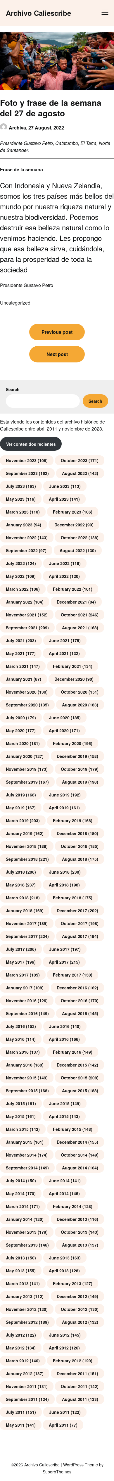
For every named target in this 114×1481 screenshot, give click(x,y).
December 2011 (72, 1373)
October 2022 (74, 537)
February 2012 (67, 1361)
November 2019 (21, 769)
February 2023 (67, 512)
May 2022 (15, 576)
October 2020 (74, 692)
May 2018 (15, 885)
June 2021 (59, 640)
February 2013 (67, 1283)
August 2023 (74, 473)
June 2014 (59, 1180)
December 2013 (72, 1219)
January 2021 (19, 679)
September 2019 (22, 782)
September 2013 (22, 1245)
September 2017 (22, 936)
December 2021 (72, 602)
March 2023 (17, 512)
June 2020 (59, 717)
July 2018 (15, 872)
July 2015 (15, 1103)
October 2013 (74, 1232)
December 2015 (72, 1065)
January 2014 (19, 1219)
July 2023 (15, 486)
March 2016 (17, 1052)
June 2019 (59, 795)
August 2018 (74, 859)
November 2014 (21, 1155)
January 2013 (19, 1296)
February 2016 (67, 1052)
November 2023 (21, 460)
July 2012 (15, 1335)
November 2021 (21, 615)
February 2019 (67, 820)
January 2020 (19, 756)
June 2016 (59, 1026)
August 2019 (74, 782)
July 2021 (15, 640)
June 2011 (59, 1412)
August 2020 (74, 705)
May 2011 (15, 1425)
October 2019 (74, 769)
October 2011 (74, 1386)
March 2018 (17, 898)
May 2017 (15, 962)
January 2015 (19, 1142)
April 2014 (59, 1193)
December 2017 (72, 910)
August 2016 (74, 1013)
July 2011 (15, 1412)
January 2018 (19, 910)
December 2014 (72, 1142)
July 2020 (15, 717)
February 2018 (67, 898)
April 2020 (59, 730)
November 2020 (21, 692)
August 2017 (74, 936)
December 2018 (72, 833)
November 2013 (21, 1232)
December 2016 (72, 988)
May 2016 (15, 1039)
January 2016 (19, 1065)
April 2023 (59, 499)
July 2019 (15, 795)
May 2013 (15, 1270)
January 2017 (19, 988)
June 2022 (59, 563)
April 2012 (59, 1348)
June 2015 (59, 1103)
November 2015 (21, 1078)
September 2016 (22, 1013)
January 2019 (19, 833)
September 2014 (22, 1168)
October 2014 (74, 1155)
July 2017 (15, 949)
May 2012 (15, 1348)
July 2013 (15, 1258)
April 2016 (59, 1039)
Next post (57, 354)
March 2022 (17, 589)
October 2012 (74, 1309)
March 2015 (17, 1129)
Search (13, 389)
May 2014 (15, 1193)
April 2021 (59, 653)
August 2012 (74, 1322)
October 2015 (74, 1078)
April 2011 (59, 1425)
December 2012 (72, 1296)
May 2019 (15, 808)
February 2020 (67, 743)
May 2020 (15, 730)
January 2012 (19, 1373)
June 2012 (59, 1335)
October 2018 (74, 846)
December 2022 (69, 525)
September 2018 (22, 859)
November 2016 (21, 1000)
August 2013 (74, 1245)
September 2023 (22, 473)
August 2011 (74, 1399)
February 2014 (67, 1206)
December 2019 (72, 756)
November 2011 (21, 1386)
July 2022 (15, 563)
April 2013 (59, 1270)
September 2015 (22, 1090)
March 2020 (17, 743)
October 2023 (74, 460)
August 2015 (74, 1090)
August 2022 (72, 550)
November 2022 (21, 537)
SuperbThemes (57, 1472)
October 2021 (74, 615)
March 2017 (17, 975)
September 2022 (22, 550)
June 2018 (59, 872)
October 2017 (74, 923)
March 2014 (17, 1206)
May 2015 (15, 1116)
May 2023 (15, 499)
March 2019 (17, 820)
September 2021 (22, 627)
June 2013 (59, 1258)
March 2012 (17, 1361)
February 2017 (67, 975)
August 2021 (74, 627)
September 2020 (22, 705)
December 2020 (69, 679)
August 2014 (74, 1168)
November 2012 (21, 1309)
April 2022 (59, 576)
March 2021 (17, 666)
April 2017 (59, 962)
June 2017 (59, 949)
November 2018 (21, 846)
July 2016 (15, 1026)
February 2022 (67, 589)
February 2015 (67, 1129)
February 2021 (67, 666)
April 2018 (59, 885)
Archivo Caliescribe (38, 13)
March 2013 (17, 1283)
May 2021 (15, 653)
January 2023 (19, 525)
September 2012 (22, 1322)
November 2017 (21, 923)
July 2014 (15, 1180)
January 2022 (19, 602)
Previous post (57, 332)
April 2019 (59, 808)
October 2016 (74, 1000)
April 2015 (59, 1116)
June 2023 (59, 486)
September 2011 (22, 1399)
